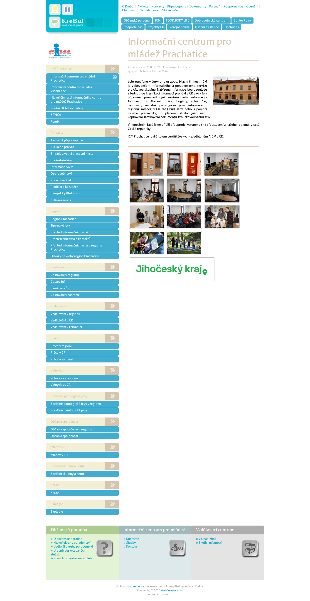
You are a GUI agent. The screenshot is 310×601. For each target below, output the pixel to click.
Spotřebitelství (61, 160)
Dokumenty (197, 6)
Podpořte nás (133, 27)
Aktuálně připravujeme (67, 140)
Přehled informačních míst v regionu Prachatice (76, 247)
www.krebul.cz (135, 586)
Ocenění (252, 6)
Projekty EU (156, 27)
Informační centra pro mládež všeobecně (71, 89)
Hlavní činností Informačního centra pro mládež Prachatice (76, 99)
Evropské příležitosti (65, 193)
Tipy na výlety (60, 225)
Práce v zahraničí (62, 359)
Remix (55, 121)
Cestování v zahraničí (66, 295)
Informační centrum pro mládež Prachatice (73, 78)
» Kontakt (130, 546)
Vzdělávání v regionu (65, 314)
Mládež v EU (59, 455)
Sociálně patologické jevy (69, 410)
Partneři (215, 6)
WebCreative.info (171, 590)
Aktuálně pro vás (62, 147)
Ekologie (57, 511)
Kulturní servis (61, 200)
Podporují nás (233, 6)
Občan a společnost (64, 436)
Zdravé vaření (170, 10)
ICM (157, 20)
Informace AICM (62, 167)
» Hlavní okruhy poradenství (71, 543)
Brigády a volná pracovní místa (72, 154)
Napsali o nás (149, 10)
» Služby (129, 543)
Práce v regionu (62, 346)
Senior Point (242, 20)
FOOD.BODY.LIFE (177, 20)
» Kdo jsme (131, 539)
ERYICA (56, 115)
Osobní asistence (207, 27)
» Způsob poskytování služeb (71, 558)
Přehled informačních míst (69, 232)
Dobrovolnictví (61, 173)
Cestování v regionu (65, 275)
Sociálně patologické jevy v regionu (76, 404)
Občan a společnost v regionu (71, 429)
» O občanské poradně (66, 539)
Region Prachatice (63, 219)
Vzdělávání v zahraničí (66, 327)
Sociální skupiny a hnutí (67, 474)
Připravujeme (176, 6)
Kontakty (158, 6)
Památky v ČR (60, 288)
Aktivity (143, 6)
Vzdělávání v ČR (62, 320)
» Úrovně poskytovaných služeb (68, 552)
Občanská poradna (137, 20)
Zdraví (55, 493)
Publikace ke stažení (65, 187)
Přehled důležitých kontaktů (71, 239)
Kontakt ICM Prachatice (67, 108)
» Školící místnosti (209, 543)
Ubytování (129, 10)
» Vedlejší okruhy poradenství (72, 546)
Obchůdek (231, 27)
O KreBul (128, 6)
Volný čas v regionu (64, 378)
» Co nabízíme (206, 539)
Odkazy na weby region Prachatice (75, 256)
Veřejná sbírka (179, 27)
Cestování (58, 282)
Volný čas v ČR (61, 385)
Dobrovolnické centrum (211, 20)
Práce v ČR (58, 352)
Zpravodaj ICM (61, 180)
